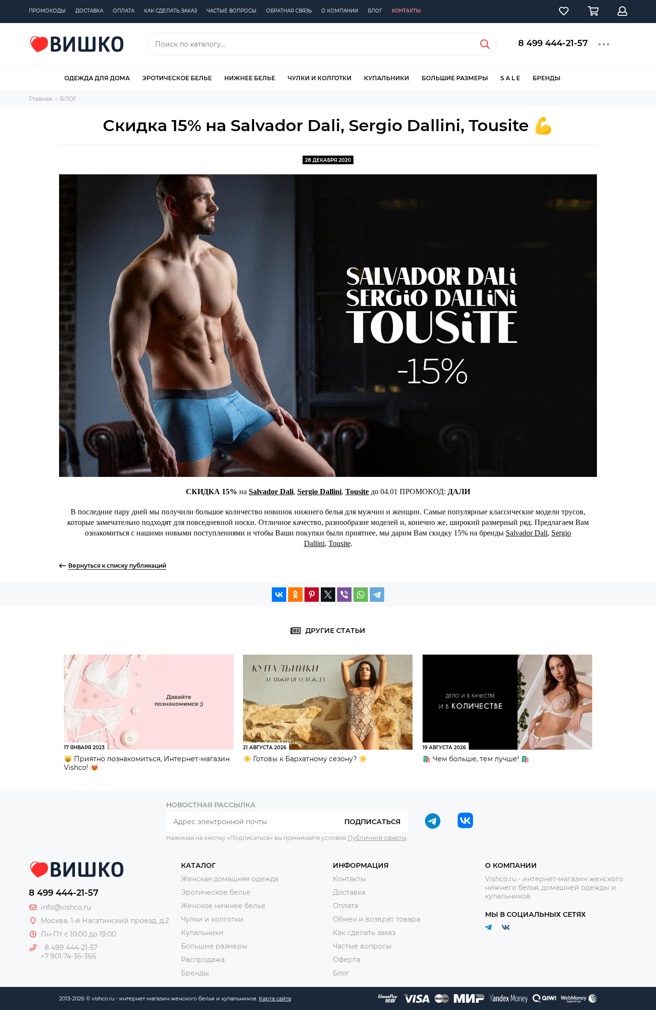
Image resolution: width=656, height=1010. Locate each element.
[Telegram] (377, 594)
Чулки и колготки (320, 78)
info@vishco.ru (66, 907)
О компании (339, 11)
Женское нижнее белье (223, 905)
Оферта (346, 959)
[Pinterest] (311, 594)
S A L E (510, 78)
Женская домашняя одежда (230, 879)
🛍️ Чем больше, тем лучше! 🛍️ (476, 758)
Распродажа (203, 959)
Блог (375, 11)
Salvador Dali (271, 491)
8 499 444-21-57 (553, 43)
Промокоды (47, 11)
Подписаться (372, 821)
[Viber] (344, 594)
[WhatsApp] (360, 594)
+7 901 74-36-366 (69, 956)
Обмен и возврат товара (376, 919)
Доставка (89, 11)
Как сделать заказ (170, 11)
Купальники (386, 78)
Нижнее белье (249, 78)
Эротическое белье (177, 78)
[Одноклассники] (295, 594)
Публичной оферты (377, 837)
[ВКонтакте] (279, 594)
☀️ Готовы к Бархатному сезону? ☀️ (305, 758)
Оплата (123, 11)
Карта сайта (275, 998)
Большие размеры (455, 78)
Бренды (546, 78)
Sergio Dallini (319, 491)
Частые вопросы (231, 11)
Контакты (406, 11)
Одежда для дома (97, 78)
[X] (328, 594)
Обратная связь (289, 11)
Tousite (357, 491)
